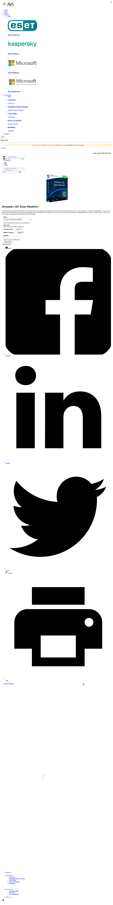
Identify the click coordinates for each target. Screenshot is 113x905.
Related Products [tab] (9, 683)
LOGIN (3, 148)
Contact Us (12, 877)
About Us (7, 133)
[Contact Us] (3, 900)
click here (70, 145)
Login (6, 11)
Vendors (6, 14)
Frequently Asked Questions (17, 878)
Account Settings (14, 891)
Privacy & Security (14, 881)
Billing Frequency (8, 232)
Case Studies (12, 880)
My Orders (12, 892)
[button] (2, 136)
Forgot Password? (7, 160)
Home (6, 13)
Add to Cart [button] (8, 242)
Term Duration (7, 229)
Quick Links (7, 95)
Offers (5, 217)
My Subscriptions (14, 894)
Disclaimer (12, 883)
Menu (9, 16)
